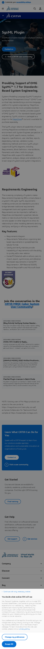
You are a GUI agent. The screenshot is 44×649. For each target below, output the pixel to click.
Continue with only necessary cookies (17, 592)
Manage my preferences (14, 637)
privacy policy (24, 629)
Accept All (9, 644)
